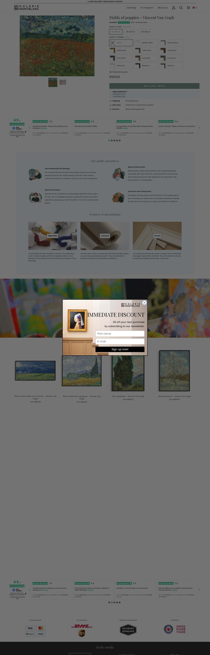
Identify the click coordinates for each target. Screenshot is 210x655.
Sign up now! (120, 349)
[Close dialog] (144, 302)
